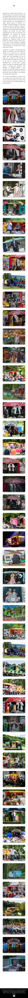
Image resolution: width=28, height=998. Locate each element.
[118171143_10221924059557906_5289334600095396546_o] (14, 786)
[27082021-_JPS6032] (14, 546)
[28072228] (14, 768)
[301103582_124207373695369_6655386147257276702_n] (14, 141)
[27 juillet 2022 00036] (14, 196)
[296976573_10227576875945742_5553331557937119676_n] (14, 841)
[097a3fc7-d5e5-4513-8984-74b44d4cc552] (14, 122)
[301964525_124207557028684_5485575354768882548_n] (14, 805)
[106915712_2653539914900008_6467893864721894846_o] (14, 436)
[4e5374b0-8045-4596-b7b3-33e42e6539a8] (14, 712)
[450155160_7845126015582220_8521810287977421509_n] (14, 491)
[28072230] (14, 694)
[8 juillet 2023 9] (14, 215)
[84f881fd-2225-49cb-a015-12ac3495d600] (14, 325)
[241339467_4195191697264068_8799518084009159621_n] (14, 104)
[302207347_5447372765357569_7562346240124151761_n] (14, 344)
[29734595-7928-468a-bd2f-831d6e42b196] (14, 307)
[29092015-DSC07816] (14, 178)
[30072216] (14, 583)
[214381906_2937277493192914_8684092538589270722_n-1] (14, 639)
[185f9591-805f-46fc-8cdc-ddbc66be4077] (14, 159)
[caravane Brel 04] (14, 251)
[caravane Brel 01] (14, 878)
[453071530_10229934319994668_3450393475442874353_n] (14, 510)
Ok (14, 995)
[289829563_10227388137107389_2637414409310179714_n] (14, 288)
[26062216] (14, 454)
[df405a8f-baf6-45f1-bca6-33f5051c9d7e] (14, 473)
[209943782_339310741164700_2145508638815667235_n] (14, 528)
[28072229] (14, 860)
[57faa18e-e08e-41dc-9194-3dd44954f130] (14, 417)
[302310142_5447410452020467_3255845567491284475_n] (14, 362)
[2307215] (14, 915)
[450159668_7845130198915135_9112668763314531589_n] (14, 381)
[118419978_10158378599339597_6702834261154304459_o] (14, 823)
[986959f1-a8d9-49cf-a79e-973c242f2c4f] (14, 897)
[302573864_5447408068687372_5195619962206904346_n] (14, 620)
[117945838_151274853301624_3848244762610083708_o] (14, 399)
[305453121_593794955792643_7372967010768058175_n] (14, 657)
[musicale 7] (14, 971)
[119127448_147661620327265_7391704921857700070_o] (14, 565)
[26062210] (14, 934)
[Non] (26, 993)
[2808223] (14, 676)
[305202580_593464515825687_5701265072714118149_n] (14, 952)
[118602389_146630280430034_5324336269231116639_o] (14, 749)
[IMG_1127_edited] (14, 233)
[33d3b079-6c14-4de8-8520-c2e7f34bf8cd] (14, 270)
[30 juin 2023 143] (14, 602)
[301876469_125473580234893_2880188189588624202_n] (14, 731)
